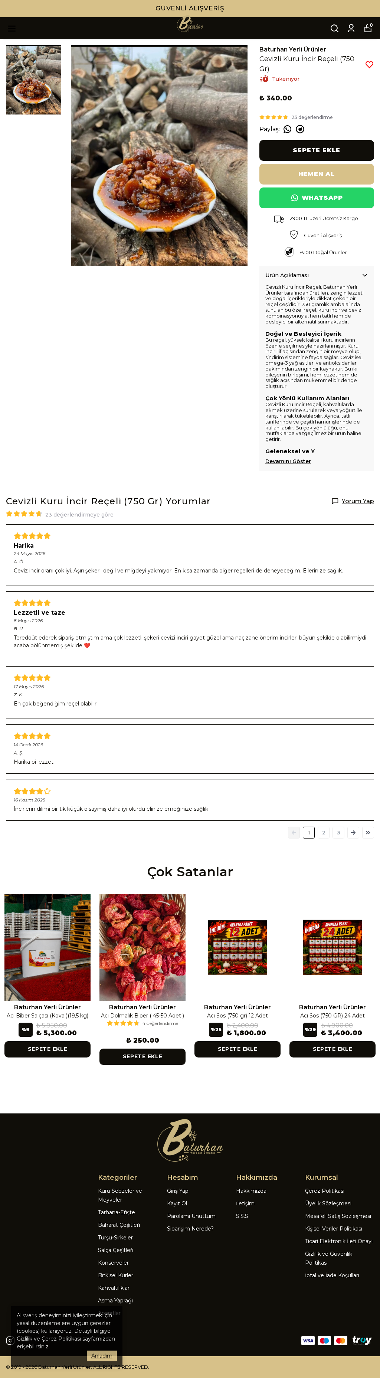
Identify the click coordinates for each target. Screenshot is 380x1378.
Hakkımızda (251, 1191)
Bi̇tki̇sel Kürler (115, 1275)
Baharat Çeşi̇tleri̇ (119, 1225)
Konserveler (113, 1262)
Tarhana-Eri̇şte (116, 1212)
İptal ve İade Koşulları (332, 1275)
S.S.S (242, 1216)
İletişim (245, 1203)
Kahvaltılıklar (114, 1288)
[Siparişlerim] (351, 28)
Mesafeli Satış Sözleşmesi (338, 1216)
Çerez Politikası (324, 1191)
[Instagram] (10, 1340)
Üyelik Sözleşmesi (328, 1203)
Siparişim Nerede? (190, 1228)
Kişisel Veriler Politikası (333, 1228)
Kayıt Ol (177, 1203)
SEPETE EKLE (316, 150)
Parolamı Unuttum (191, 1216)
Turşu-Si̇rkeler (115, 1237)
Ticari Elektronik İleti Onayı (339, 1241)
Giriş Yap (178, 1191)
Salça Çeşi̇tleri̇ (115, 1250)
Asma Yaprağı (115, 1300)
